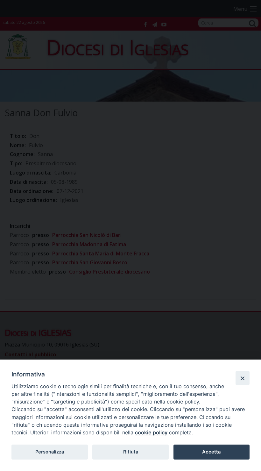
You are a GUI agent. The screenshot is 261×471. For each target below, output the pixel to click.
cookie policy (151, 432)
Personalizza (49, 452)
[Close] (243, 378)
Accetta (211, 452)
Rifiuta (130, 452)
